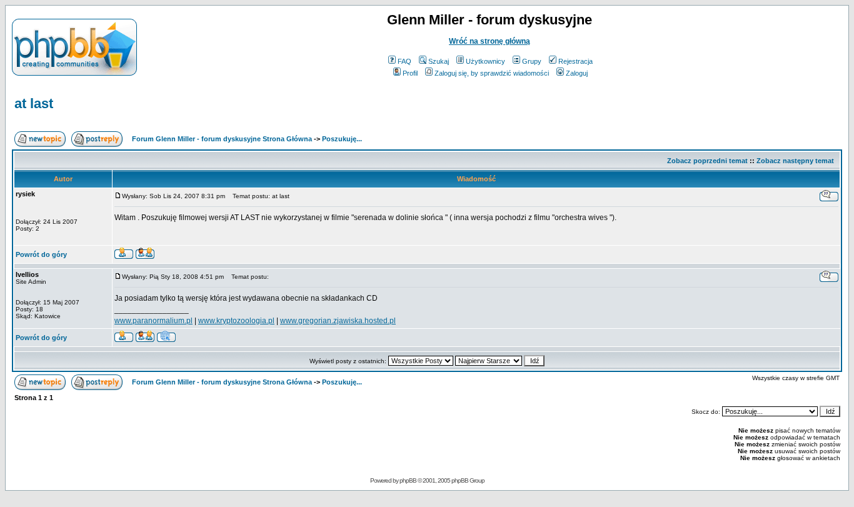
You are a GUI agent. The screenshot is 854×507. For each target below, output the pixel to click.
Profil (410, 73)
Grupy (531, 61)
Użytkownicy (485, 61)
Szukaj (438, 61)
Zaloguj (577, 73)
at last (33, 103)
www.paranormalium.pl (153, 320)
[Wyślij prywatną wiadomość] (145, 255)
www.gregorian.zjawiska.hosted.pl (338, 320)
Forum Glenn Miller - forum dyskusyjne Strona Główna (222, 139)
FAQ (404, 61)
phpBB (407, 480)
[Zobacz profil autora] (123, 255)
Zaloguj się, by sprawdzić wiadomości (492, 73)
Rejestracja (575, 61)
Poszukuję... (342, 139)
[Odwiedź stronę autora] (166, 338)
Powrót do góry (41, 254)
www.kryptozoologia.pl (236, 320)
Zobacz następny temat (795, 160)
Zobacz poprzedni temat (707, 160)
